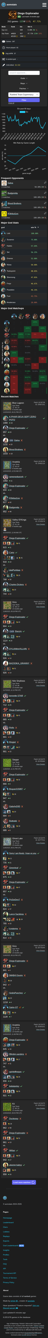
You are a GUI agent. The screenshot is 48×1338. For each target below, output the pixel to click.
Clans (5, 1227)
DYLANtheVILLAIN (18, 649)
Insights (6, 1250)
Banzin (18, 631)
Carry (11, 552)
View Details (40, 524)
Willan (12, 1150)
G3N (11, 440)
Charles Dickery (16, 584)
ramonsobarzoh (16, 477)
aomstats (12, 4)
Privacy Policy (8, 1282)
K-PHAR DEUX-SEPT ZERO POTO (22, 418)
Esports (6, 1241)
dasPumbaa (14, 570)
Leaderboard (8, 1222)
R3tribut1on (14, 498)
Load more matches (22, 1182)
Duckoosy (13, 1119)
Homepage (7, 1218)
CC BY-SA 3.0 (26, 1335)
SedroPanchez (16, 993)
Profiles (6, 1255)
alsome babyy (15, 1165)
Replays (6, 1236)
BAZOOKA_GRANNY (19, 663)
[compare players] (45, 182)
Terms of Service (10, 1278)
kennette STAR (16, 696)
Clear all (11, 103)
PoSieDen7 (14, 900)
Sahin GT (13, 1007)
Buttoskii (13, 821)
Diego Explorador (17, 428)
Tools (5, 1259)
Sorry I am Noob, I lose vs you (22, 853)
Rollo (11, 728)
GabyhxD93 (14, 806)
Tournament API (9, 1273)
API (4, 1269)
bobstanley (14, 1086)
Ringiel (12, 742)
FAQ (5, 1264)
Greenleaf (13, 868)
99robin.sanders (16, 1054)
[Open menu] (44, 5)
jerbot (13, 1301)
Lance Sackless (16, 914)
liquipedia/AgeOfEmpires (33, 1333)
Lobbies (6, 1232)
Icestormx (13, 929)
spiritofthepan (15, 1072)
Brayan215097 (16, 789)
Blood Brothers (16, 449)
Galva (17, 440)
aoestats (31, 1301)
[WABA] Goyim (16, 975)
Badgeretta (14, 507)
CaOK (12, 631)
